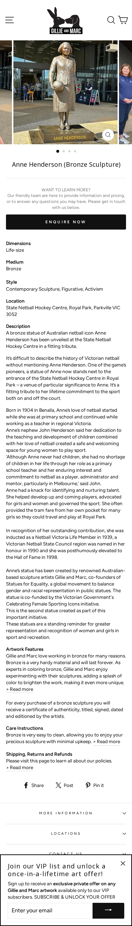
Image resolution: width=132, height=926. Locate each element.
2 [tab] (64, 152)
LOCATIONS (66, 833)
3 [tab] (70, 152)
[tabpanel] (66, 92)
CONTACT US (66, 854)
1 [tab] (58, 151)
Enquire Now (65, 222)
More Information (66, 813)
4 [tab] (75, 152)
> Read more (20, 689)
